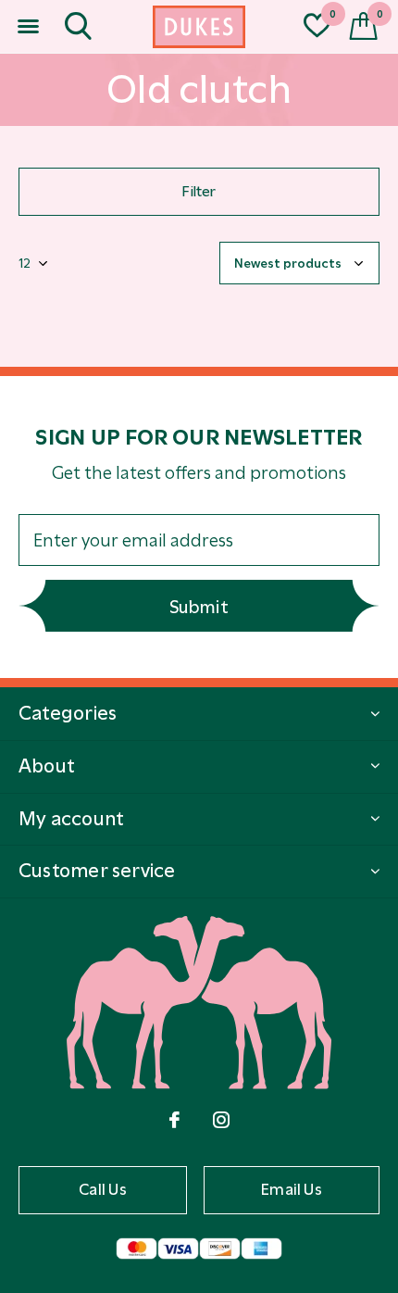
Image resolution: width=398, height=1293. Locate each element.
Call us (103, 1189)
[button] (28, 27)
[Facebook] (174, 1119)
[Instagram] (221, 1119)
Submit (199, 607)
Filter (198, 191)
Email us (291, 1189)
